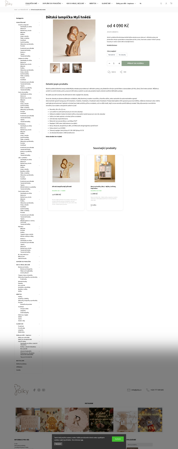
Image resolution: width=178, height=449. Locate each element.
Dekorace (23, 29)
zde (82, 440)
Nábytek (22, 32)
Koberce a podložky (26, 88)
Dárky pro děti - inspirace (23, 335)
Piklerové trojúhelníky (26, 271)
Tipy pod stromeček (26, 357)
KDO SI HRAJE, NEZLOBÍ (23, 265)
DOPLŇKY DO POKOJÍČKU (23, 262)
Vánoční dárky (22, 341)
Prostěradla (21, 328)
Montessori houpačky (26, 269)
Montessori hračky (23, 267)
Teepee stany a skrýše (26, 234)
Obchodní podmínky (19, 445)
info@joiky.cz (136, 390)
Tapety (22, 54)
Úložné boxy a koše (25, 31)
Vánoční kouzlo (22, 258)
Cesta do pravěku (23, 92)
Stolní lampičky (24, 313)
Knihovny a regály (23, 315)
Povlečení (21, 326)
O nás (16, 444)
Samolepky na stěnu (26, 27)
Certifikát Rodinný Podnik (21, 447)
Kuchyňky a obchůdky (24, 287)
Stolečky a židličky (23, 299)
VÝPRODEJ (19, 367)
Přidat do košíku (135, 63)
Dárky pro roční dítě (23, 337)
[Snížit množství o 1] (109, 63)
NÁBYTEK (19, 294)
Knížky (20, 291)
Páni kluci (20, 227)
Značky (18, 370)
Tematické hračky (25, 50)
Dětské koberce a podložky (28, 187)
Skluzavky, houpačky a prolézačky (27, 277)
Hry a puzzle (21, 285)
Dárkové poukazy (21, 364)
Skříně (20, 317)
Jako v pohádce (22, 158)
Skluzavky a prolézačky (27, 44)
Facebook (34, 390)
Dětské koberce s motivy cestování (27, 221)
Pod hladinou (21, 124)
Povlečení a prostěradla (27, 48)
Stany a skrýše (24, 36)
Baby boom (21, 256)
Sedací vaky (21, 321)
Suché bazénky (24, 42)
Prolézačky (23, 279)
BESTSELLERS (20, 361)
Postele (22, 46)
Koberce (22, 52)
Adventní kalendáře (25, 351)
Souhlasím (118, 439)
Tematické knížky (25, 56)
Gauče (20, 319)
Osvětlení (23, 40)
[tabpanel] (66, 181)
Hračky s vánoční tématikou (28, 347)
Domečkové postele (26, 304)
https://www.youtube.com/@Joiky (43, 390)
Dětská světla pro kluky (27, 236)
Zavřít (157, 78)
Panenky (20, 283)
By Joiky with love (23, 255)
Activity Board (24, 273)
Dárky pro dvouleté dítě (25, 339)
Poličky (22, 34)
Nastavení (58, 444)
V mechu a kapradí (23, 25)
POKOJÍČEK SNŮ (20, 22)
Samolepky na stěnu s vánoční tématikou (28, 344)
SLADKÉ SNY (19, 324)
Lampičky (23, 311)
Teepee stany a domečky (25, 275)
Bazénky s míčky (25, 171)
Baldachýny (21, 332)
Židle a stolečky (24, 38)
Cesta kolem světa (23, 191)
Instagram (39, 390)
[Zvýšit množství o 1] (119, 63)
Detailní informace (112, 45)
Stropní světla (24, 309)
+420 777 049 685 (157, 390)
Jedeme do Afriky (23, 58)
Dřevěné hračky (22, 281)
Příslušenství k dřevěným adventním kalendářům (27, 354)
